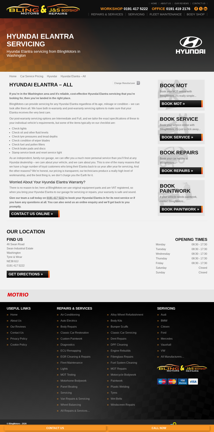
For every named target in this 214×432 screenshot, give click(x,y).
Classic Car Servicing (123, 332)
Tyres (114, 392)
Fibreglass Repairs (122, 356)
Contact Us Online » (32, 214)
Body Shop (196, 14)
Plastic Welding (120, 386)
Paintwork (117, 380)
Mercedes (167, 338)
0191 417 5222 (124, 9)
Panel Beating (69, 386)
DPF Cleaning (119, 344)
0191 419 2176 (171, 9)
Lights (64, 368)
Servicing (136, 14)
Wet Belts (116, 398)
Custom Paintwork (71, 338)
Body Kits (116, 320)
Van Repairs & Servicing (75, 398)
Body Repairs (69, 326)
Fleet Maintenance (166, 14)
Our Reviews (182, 3)
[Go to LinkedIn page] (205, 9)
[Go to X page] (201, 9)
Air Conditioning (70, 314)
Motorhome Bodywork (73, 380)
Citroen (165, 326)
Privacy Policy (18, 338)
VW (163, 350)
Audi (163, 314)
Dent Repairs (118, 338)
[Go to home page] (43, 9)
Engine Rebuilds (121, 350)
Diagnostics (68, 344)
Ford (163, 332)
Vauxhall (166, 344)
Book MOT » (173, 104)
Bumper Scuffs (119, 326)
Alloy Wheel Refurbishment (127, 314)
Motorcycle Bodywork (123, 374)
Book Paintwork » (180, 209)
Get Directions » (26, 274)
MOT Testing (68, 374)
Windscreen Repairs (123, 404)
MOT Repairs (119, 368)
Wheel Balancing (71, 404)
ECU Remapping (71, 350)
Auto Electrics (69, 320)
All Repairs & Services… (75, 410)
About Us (166, 3)
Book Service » (177, 137)
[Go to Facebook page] (196, 9)
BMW (164, 320)
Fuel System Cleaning (124, 362)
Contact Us (198, 3)
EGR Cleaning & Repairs (75, 356)
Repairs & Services (107, 14)
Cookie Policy (18, 344)
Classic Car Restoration (75, 332)
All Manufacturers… (172, 356)
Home (154, 3)
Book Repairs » (177, 171)
